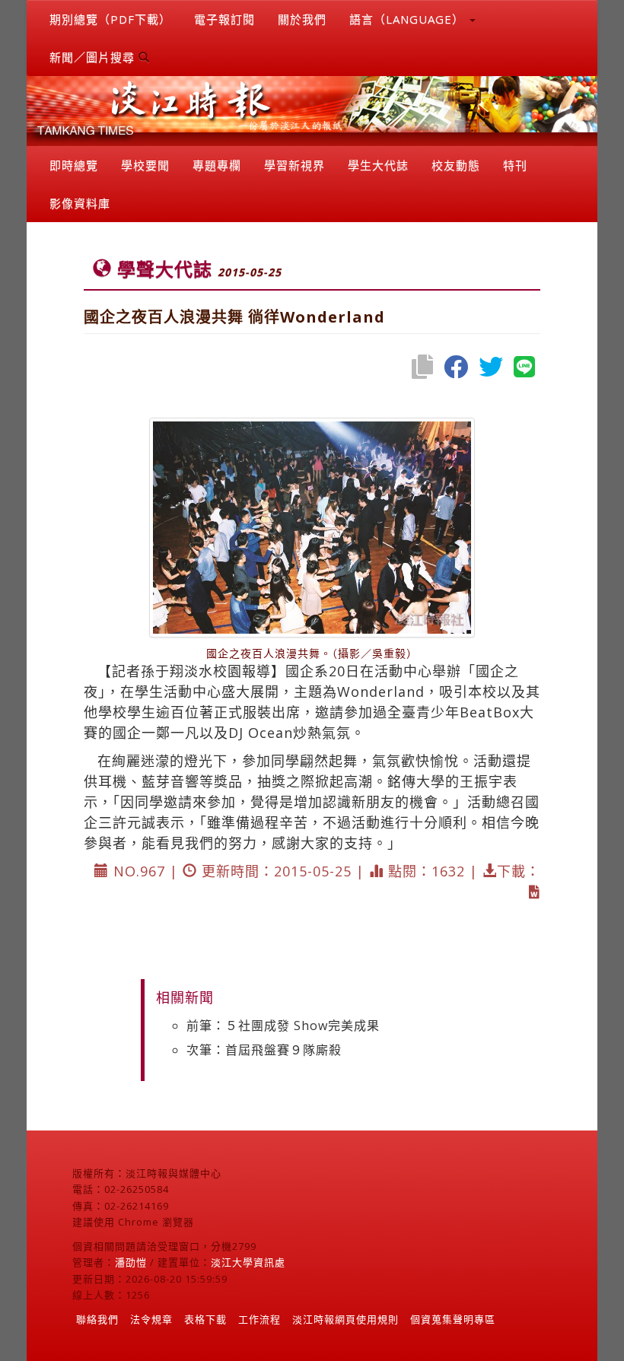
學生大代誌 (378, 165)
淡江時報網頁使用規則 (345, 1319)
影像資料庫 (79, 203)
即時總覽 (73, 165)
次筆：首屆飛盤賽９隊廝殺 (264, 1049)
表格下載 (205, 1319)
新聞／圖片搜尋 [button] (93, 57)
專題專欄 (217, 165)
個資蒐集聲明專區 (452, 1319)
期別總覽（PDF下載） (110, 19)
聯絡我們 (97, 1319)
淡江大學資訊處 (248, 1262)
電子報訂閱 (224, 19)
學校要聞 (145, 165)
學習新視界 (294, 165)
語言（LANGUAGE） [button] (408, 19)
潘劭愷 (131, 1262)
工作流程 (259, 1319)
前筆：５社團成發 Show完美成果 (283, 1025)
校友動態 (455, 165)
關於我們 (302, 19)
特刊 (515, 165)
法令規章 (151, 1319)
